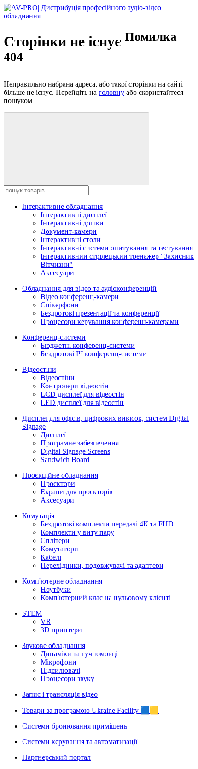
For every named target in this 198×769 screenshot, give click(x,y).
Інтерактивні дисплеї (74, 215)
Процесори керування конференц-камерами (110, 321)
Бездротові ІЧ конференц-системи (94, 354)
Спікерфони (60, 305)
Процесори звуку (67, 678)
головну (111, 92)
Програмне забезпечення (80, 443)
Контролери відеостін (75, 386)
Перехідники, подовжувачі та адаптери (102, 565)
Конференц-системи (54, 337)
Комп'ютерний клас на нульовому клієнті (106, 597)
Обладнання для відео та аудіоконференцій (89, 288)
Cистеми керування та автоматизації (79, 742)
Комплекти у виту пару (77, 532)
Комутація (38, 516)
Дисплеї (53, 435)
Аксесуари (57, 273)
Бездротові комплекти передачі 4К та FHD (107, 524)
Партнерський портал (56, 757)
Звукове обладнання (53, 645)
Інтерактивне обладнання (62, 206)
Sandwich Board (65, 459)
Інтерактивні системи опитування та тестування (117, 248)
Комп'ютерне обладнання (62, 581)
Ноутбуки (56, 589)
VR (46, 621)
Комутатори (59, 549)
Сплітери (55, 540)
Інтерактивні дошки (72, 223)
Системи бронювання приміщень (74, 726)
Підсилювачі (60, 670)
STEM (32, 613)
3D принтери (61, 630)
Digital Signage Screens (75, 451)
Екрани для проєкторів (77, 492)
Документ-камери (69, 231)
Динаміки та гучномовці (79, 654)
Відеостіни (39, 369)
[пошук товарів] (76, 148)
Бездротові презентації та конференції (100, 313)
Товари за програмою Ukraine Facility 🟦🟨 (90, 710)
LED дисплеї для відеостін (82, 402)
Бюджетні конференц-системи (88, 345)
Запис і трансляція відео (60, 694)
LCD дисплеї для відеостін (82, 394)
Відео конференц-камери (80, 297)
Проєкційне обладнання (60, 475)
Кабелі (51, 557)
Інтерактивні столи (71, 239)
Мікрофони (58, 662)
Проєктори (58, 483)
